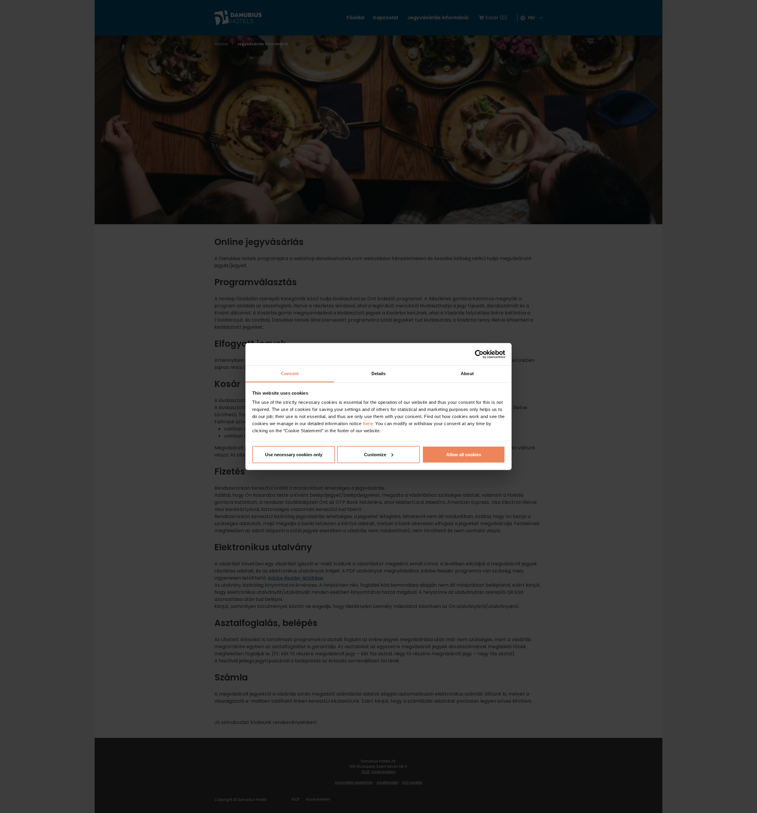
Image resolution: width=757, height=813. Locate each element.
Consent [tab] (290, 373)
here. (369, 423)
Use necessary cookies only (293, 454)
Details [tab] (378, 373)
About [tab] (467, 373)
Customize (375, 454)
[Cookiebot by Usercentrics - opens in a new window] (479, 354)
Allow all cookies (463, 454)
